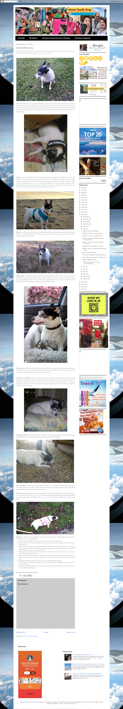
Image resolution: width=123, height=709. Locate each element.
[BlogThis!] (26, 576)
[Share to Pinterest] (31, 576)
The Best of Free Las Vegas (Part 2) (92, 233)
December (86, 216)
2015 (82, 214)
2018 (82, 207)
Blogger (73, 703)
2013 (82, 284)
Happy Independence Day (89, 259)
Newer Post (20, 632)
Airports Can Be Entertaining (90, 231)
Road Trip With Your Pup (89, 252)
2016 (82, 212)
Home (46, 632)
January (85, 279)
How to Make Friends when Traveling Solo (94, 257)
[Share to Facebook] (29, 576)
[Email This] (24, 576)
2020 (82, 202)
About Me (21, 38)
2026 (82, 188)
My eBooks (33, 38)
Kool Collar (38, 183)
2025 (82, 190)
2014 (82, 282)
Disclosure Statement (83, 38)
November (86, 219)
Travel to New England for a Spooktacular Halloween (87, 673)
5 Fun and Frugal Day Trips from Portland (93, 255)
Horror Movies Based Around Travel (82, 654)
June (84, 266)
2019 (82, 205)
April (84, 271)
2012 (82, 286)
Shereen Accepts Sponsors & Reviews (56, 38)
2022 (82, 197)
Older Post (71, 632)
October (85, 221)
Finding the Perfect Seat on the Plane (92, 246)
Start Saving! (92, 94)
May (84, 269)
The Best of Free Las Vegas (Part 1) (92, 235)
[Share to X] (27, 576)
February (85, 276)
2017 (82, 209)
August (85, 226)
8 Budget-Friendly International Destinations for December (88, 664)
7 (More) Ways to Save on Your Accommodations (91, 262)
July (84, 229)
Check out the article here (45, 53)
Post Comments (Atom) (30, 636)
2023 (82, 195)
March (85, 274)
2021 (82, 200)
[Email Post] (20, 575)
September (86, 224)
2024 (82, 192)
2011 (82, 289)
